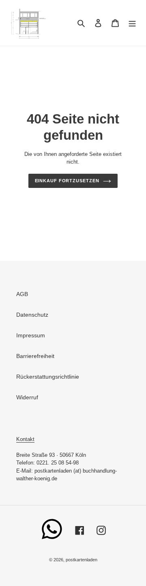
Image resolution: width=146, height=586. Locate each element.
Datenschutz (32, 314)
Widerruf (27, 397)
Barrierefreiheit (35, 356)
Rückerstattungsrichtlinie (47, 376)
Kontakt (25, 439)
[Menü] (132, 23)
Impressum (30, 335)
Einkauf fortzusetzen (67, 180)
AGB (22, 294)
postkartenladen (81, 559)
